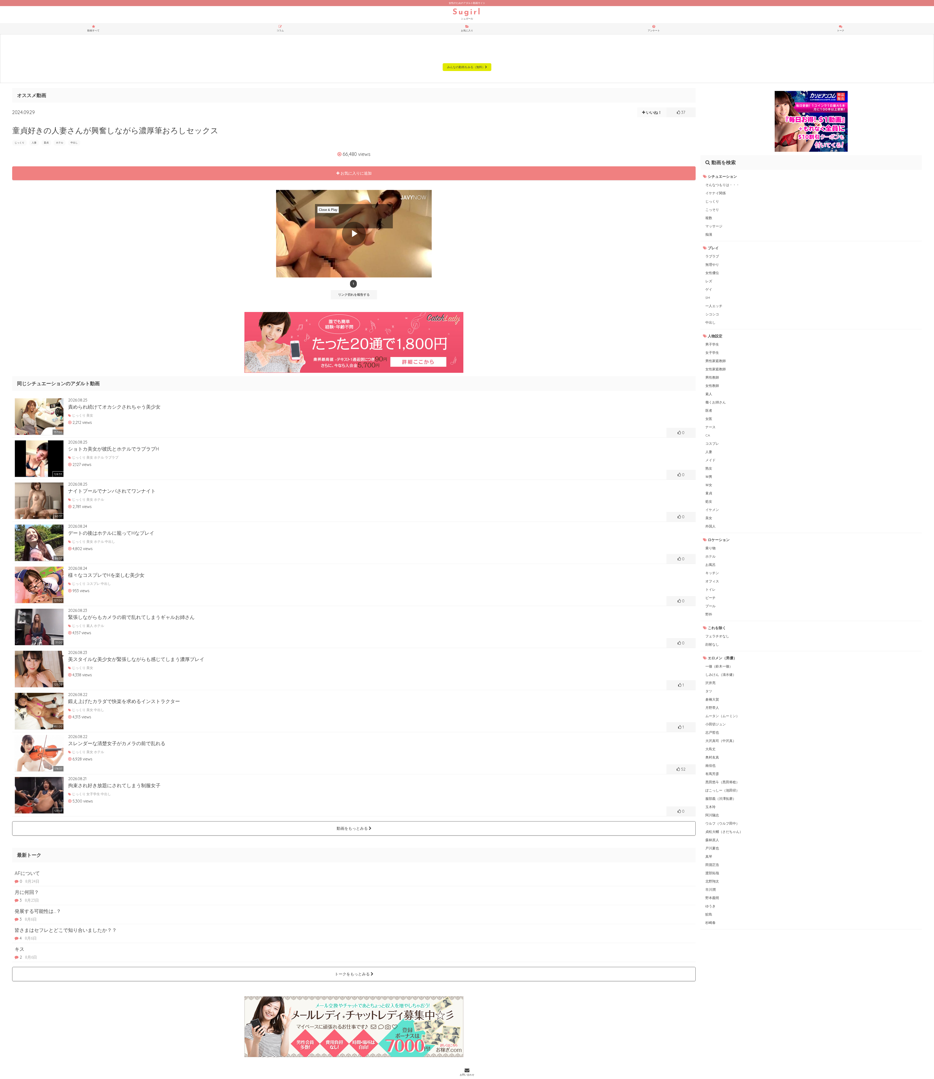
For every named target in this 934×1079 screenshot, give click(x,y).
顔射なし (712, 644)
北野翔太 (712, 881)
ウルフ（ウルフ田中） (722, 823)
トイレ (710, 589)
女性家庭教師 (715, 369)
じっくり (19, 142)
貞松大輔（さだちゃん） (724, 831)
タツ (708, 691)
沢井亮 (710, 683)
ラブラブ (712, 256)
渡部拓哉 (712, 873)
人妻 (34, 142)
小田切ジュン (715, 724)
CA (707, 435)
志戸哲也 (712, 732)
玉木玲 (710, 807)
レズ (708, 281)
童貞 (46, 142)
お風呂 (710, 564)
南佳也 (710, 765)
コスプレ (712, 443)
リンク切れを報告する (354, 294)
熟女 (708, 468)
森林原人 (712, 840)
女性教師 (712, 385)
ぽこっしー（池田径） (722, 790)
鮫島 (708, 914)
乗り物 (710, 548)
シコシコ (712, 314)
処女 (708, 501)
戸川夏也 (712, 848)
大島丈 (710, 749)
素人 (708, 394)
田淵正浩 (712, 865)
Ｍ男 (708, 476)
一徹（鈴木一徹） (719, 666)
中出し (74, 142)
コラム (280, 30)
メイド (710, 460)
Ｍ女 (708, 485)
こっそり (712, 209)
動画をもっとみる (353, 828)
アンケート (654, 30)
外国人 (710, 526)
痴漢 (708, 234)
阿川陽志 (712, 815)
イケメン (712, 510)
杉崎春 (710, 922)
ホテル (59, 142)
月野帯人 (712, 707)
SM (707, 297)
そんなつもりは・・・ (722, 185)
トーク (840, 30)
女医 (708, 419)
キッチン (712, 573)
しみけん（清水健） (720, 674)
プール (710, 606)
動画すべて (93, 30)
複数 (708, 218)
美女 (708, 518)
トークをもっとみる (353, 974)
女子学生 (712, 352)
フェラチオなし (717, 636)
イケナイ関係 (715, 193)
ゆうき (710, 906)
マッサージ (713, 226)
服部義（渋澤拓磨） (720, 798)
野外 (708, 614)
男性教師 (712, 377)
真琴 (708, 856)
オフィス (712, 581)
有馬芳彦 (712, 774)
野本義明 (712, 898)
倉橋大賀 (712, 699)
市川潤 (710, 889)
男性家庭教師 (715, 361)
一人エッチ (713, 306)
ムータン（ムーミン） (722, 716)
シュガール (467, 14)
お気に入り (467, 30)
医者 (708, 410)
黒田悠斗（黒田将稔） (722, 782)
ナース (710, 427)
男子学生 (712, 344)
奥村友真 (712, 757)
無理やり (712, 264)
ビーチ (710, 598)
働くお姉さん (715, 402)
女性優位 (712, 273)
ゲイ (708, 289)
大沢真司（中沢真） (720, 741)
